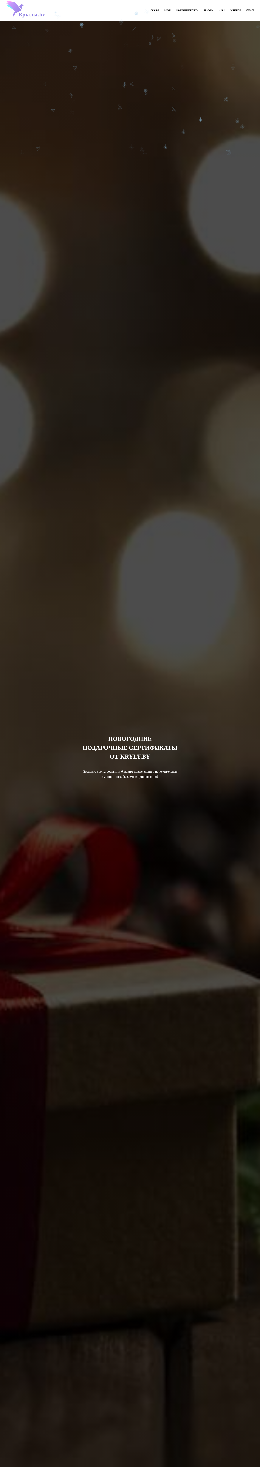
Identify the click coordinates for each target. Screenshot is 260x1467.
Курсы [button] (167, 9)
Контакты (235, 9)
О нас (221, 9)
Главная (154, 9)
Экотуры (208, 9)
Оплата (250, 9)
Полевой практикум (187, 9)
